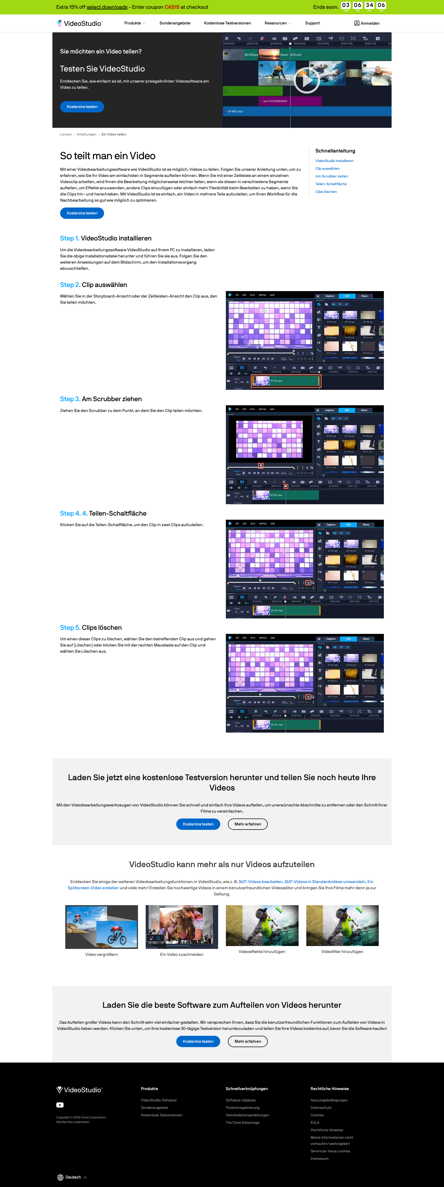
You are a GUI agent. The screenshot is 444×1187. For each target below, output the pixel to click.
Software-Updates (241, 1100)
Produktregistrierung (243, 1108)
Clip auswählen (328, 168)
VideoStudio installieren (335, 161)
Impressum (320, 1159)
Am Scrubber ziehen (332, 176)
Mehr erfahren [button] (248, 824)
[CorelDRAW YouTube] (60, 1105)
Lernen (66, 134)
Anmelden (370, 23)
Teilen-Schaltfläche (331, 184)
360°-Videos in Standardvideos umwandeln (325, 882)
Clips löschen (326, 192)
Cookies (317, 1115)
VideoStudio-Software (159, 1100)
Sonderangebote (154, 1108)
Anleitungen (86, 134)
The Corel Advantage (243, 1123)
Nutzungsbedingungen (329, 1100)
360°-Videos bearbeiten (260, 882)
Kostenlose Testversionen (161, 1115)
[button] (135, 23)
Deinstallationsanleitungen (247, 1115)
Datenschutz (321, 1108)
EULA (315, 1123)
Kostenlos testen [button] (82, 107)
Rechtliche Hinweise (327, 1130)
